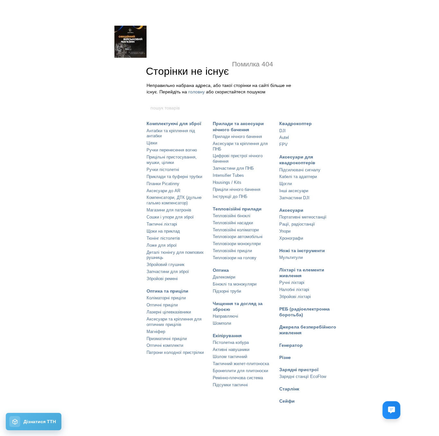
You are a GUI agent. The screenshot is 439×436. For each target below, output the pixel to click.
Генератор (291, 345)
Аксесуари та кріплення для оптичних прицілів (174, 322)
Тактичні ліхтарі (162, 224)
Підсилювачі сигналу (299, 169)
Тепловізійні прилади (237, 208)
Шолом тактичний (230, 356)
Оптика (221, 270)
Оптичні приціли (162, 305)
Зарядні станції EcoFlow (302, 376)
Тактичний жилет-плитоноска (241, 363)
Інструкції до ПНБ (230, 196)
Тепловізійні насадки (233, 222)
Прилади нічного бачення (237, 136)
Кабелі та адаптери (298, 176)
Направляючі (225, 316)
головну (196, 91)
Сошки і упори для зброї (170, 217)
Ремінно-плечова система (238, 377)
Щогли (285, 183)
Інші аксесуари (293, 190)
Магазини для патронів (169, 210)
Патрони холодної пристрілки (175, 352)
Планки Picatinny (163, 183)
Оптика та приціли (167, 291)
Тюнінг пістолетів (163, 238)
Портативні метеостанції (303, 217)
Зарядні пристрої (298, 369)
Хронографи (291, 238)
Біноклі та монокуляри (234, 284)
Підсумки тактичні (230, 384)
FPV (283, 144)
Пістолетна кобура (231, 342)
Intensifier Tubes (228, 175)
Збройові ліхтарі (295, 296)
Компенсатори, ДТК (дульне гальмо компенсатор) (174, 200)
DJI (282, 130)
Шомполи (222, 323)
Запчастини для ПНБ (233, 168)
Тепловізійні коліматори (236, 229)
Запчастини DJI (294, 197)
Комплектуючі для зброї (174, 123)
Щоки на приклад (163, 231)
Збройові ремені (162, 278)
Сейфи (287, 401)
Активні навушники (231, 349)
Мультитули (291, 257)
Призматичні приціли (167, 338)
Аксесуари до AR (163, 190)
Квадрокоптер (295, 123)
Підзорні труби (227, 291)
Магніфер (156, 331)
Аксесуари (291, 210)
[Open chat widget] (391, 410)
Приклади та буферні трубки (174, 176)
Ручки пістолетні (163, 169)
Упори (285, 231)
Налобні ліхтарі (294, 289)
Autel (284, 137)
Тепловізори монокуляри (237, 243)
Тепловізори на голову (234, 257)
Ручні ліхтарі (291, 282)
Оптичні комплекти (165, 345)
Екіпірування (227, 335)
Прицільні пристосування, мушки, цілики (172, 160)
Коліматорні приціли (166, 297)
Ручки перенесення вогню (172, 150)
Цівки (152, 143)
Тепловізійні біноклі (231, 215)
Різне (285, 357)
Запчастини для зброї (168, 271)
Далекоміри (224, 277)
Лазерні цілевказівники (169, 312)
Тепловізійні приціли (232, 250)
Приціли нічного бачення (236, 189)
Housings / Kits (227, 182)
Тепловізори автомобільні (238, 236)
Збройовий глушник (165, 264)
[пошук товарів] (289, 108)
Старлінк (289, 388)
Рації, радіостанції (297, 224)
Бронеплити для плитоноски (240, 370)
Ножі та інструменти (302, 250)
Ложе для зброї (162, 245)
